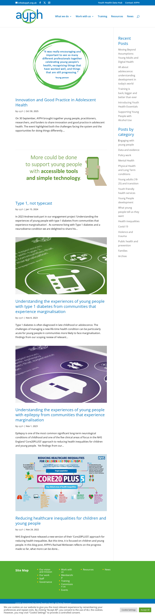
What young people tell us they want (128, 211)
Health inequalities (129, 221)
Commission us (67, 585)
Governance (45, 581)
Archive (122, 256)
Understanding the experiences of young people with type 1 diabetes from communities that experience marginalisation (60, 306)
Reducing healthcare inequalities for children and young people (60, 520)
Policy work (124, 155)
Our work (44, 575)
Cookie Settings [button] (129, 609)
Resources (117, 16)
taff (42, 578)
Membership (67, 576)
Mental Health (126, 160)
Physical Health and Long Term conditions (127, 170)
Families (122, 250)
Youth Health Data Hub (110, 3)
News (130, 16)
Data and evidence (128, 150)
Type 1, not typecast (34, 203)
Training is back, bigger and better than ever (127, 93)
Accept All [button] (145, 609)
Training (102, 16)
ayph (20, 111)
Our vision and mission (45, 570)
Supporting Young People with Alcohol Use (128, 116)
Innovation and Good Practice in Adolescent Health (55, 102)
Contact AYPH (132, 3)
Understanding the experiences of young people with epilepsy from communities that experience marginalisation (60, 415)
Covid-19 (123, 226)
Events (64, 589)
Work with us (83, 16)
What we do (62, 16)
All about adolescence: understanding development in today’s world (127, 75)
